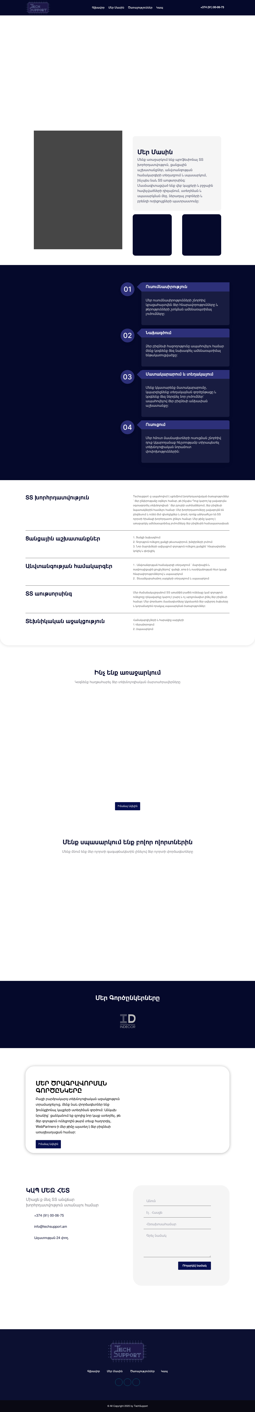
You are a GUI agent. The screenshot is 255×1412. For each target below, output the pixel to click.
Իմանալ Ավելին (127, 806)
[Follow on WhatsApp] (127, 1382)
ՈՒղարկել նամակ (194, 1265)
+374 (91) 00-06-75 (212, 7)
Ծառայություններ (140, 7)
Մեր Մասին (116, 7)
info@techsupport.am (50, 1226)
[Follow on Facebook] (118, 1382)
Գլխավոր (98, 7)
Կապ (159, 7)
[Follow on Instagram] (136, 1382)
